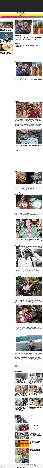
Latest (21, 15)
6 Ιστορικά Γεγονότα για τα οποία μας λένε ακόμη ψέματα (35, 394)
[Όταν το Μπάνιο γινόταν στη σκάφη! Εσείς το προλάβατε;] (6, 25)
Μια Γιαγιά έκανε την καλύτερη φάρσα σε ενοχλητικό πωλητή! (35, 450)
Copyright (23, 464)
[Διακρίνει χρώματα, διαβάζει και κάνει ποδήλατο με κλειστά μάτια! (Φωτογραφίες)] (36, 402)
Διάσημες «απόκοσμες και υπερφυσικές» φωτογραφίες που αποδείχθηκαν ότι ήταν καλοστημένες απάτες (21, 409)
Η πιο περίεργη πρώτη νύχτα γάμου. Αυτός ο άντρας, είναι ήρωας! (35, 442)
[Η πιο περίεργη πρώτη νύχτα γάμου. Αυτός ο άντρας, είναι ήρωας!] (22, 443)
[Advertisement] (21, 6)
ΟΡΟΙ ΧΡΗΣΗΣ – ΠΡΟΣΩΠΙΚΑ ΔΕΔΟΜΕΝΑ (31, 464)
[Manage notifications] (1, 466)
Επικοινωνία (34, 465)
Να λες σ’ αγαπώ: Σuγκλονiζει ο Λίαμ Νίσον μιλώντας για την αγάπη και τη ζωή (6, 41)
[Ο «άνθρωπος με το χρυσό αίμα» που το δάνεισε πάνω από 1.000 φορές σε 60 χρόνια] (22, 427)
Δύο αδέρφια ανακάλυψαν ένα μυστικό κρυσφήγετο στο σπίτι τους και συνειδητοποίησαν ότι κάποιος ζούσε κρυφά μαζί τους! (21, 381)
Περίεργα (20, 369)
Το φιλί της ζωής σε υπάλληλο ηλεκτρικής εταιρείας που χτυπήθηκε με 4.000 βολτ (35, 417)
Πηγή (16, 363)
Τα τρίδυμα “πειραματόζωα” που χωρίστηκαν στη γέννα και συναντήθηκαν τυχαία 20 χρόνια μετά (36, 435)
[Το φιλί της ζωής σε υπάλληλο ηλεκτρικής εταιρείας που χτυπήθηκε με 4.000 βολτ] (22, 419)
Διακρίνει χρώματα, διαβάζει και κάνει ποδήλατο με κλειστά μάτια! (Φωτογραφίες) (35, 407)
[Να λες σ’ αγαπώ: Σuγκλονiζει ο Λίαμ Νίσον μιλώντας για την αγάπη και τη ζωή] (6, 35)
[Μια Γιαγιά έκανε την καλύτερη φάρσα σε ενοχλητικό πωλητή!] (22, 451)
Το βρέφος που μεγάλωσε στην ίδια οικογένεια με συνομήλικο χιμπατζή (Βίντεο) (35, 382)
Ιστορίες (16, 369)
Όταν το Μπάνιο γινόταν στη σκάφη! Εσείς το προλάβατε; (5, 30)
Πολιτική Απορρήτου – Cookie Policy (27, 465)
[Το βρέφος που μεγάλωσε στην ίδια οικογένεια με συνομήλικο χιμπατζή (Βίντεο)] (36, 377)
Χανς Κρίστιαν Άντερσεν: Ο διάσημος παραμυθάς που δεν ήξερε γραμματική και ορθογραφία (36, 457)
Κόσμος (5, 28)
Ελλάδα (2, 28)
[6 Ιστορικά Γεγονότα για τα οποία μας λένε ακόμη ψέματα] (36, 389)
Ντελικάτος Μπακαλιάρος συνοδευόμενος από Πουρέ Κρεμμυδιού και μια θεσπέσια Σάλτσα (5, 54)
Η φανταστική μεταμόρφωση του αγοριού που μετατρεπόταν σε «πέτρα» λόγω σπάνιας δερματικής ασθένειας (21, 395)
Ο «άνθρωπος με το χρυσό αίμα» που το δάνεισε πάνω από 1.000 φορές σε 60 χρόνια (36, 426)
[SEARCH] (42, 17)
